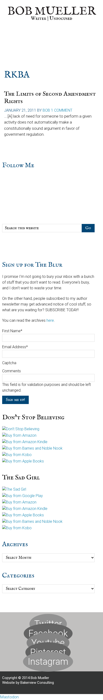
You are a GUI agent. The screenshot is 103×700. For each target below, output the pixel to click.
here (50, 320)
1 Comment (61, 110)
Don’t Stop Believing (33, 417)
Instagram (48, 661)
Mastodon (9, 697)
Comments (11, 371)
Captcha (9, 363)
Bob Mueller (51, 11)
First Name (12, 331)
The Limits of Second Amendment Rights (50, 97)
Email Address (15, 347)
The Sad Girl (21, 477)
